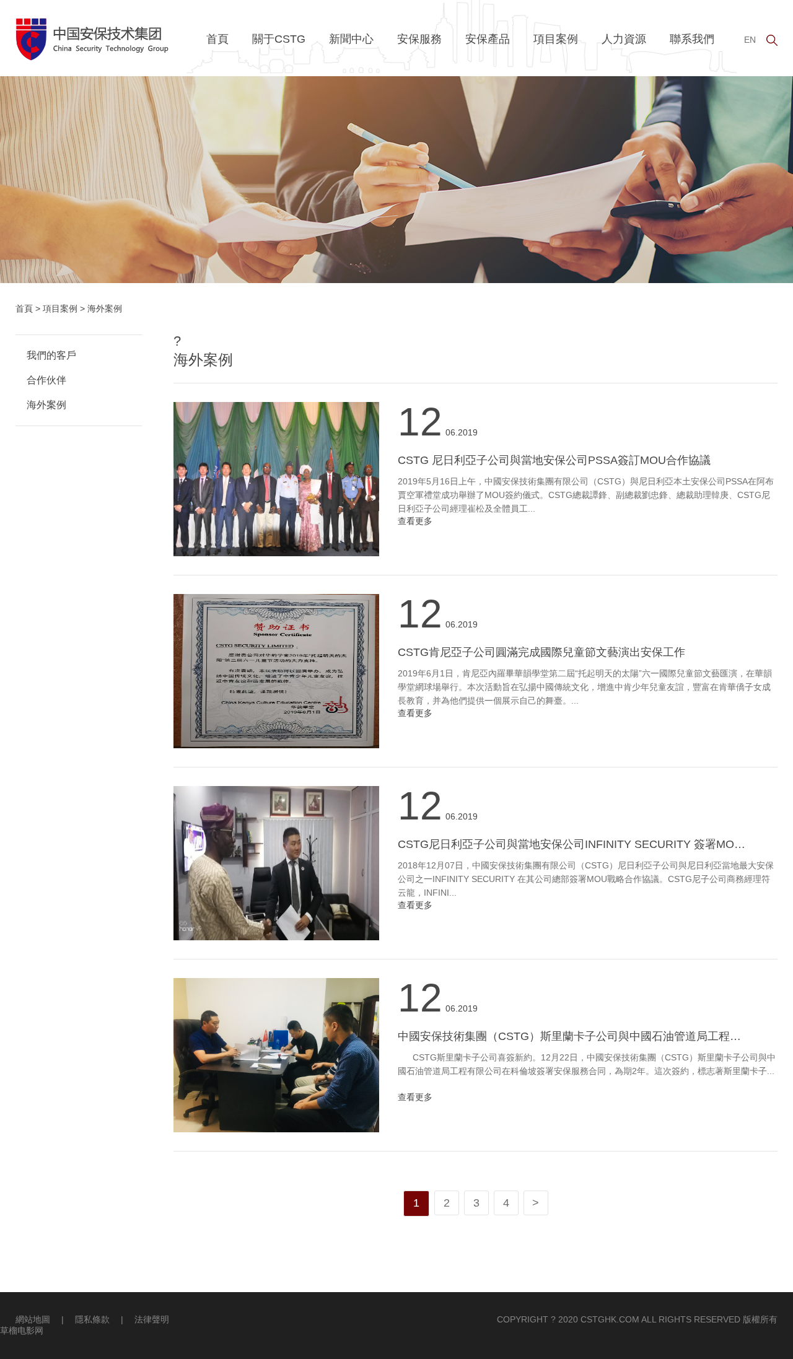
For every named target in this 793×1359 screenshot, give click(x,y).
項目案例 (555, 39)
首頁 (217, 39)
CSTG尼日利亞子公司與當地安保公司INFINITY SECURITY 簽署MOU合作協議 (592, 844)
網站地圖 (32, 1319)
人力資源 (624, 39)
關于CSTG (278, 39)
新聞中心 (351, 39)
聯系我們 (692, 39)
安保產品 (487, 39)
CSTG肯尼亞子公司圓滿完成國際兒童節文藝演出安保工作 (541, 652)
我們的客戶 (51, 355)
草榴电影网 (21, 1330)
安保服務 (419, 39)
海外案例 (46, 405)
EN (750, 40)
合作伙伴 (46, 380)
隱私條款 (92, 1319)
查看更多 (415, 521)
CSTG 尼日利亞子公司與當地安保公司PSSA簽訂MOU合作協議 (554, 460)
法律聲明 (151, 1319)
